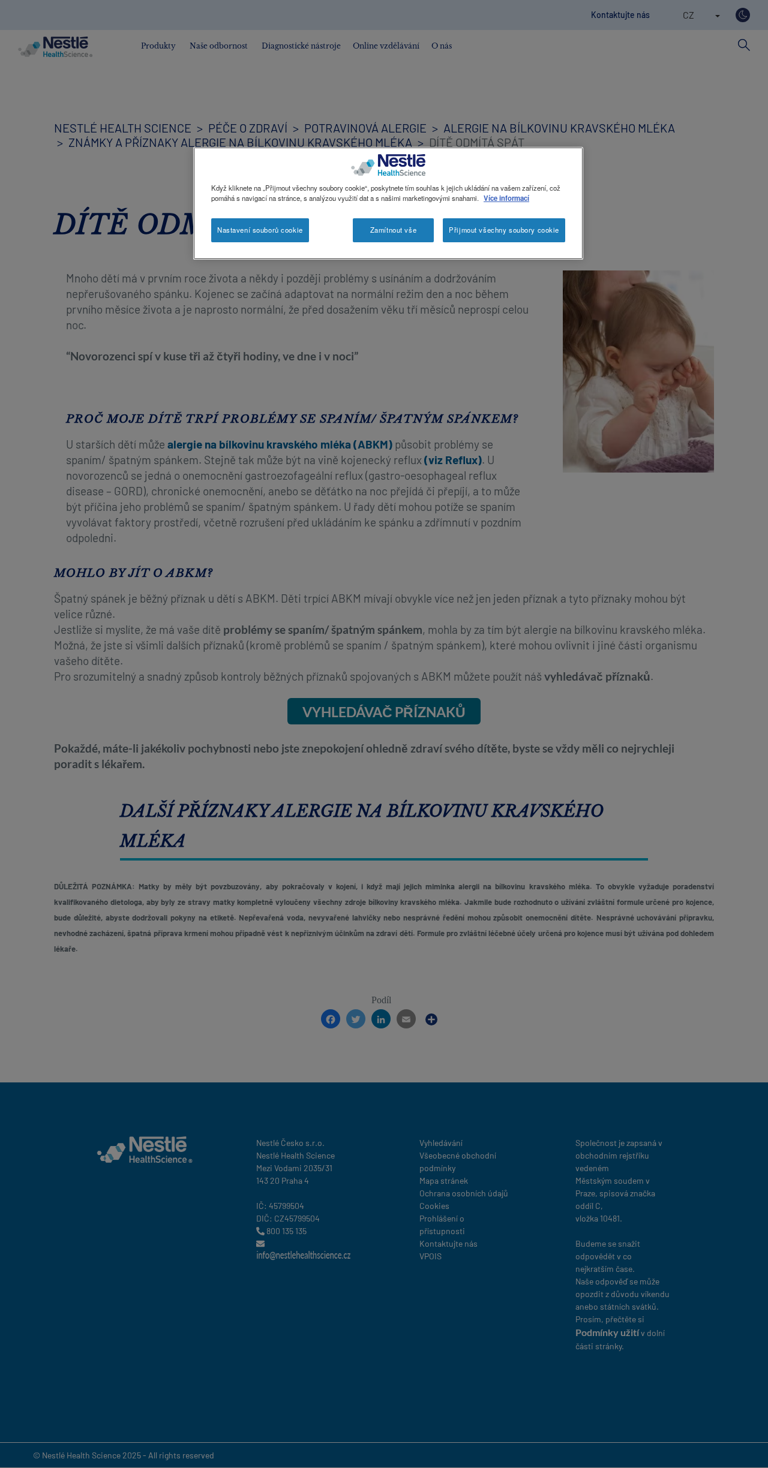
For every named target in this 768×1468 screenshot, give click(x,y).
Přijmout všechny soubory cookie (504, 229)
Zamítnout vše (393, 229)
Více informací (506, 198)
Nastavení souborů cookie (260, 229)
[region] (388, 203)
